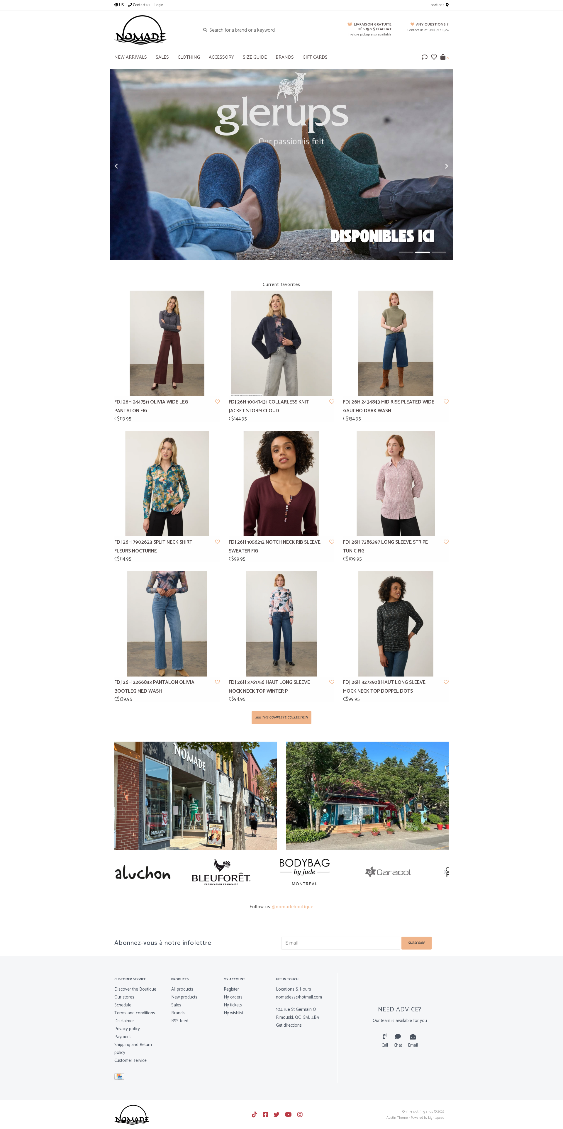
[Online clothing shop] (152, 30)
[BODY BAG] (240, 872)
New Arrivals (130, 57)
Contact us (141, 5)
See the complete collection (281, 717)
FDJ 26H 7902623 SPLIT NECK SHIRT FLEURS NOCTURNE (153, 546)
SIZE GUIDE (255, 57)
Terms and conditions (134, 1013)
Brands (285, 57)
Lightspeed (436, 1117)
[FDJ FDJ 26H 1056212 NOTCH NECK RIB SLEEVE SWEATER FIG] (281, 483)
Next (434, 166)
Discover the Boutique (135, 989)
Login (159, 5)
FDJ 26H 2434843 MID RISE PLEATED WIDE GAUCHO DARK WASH (388, 406)
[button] (425, 58)
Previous (129, 166)
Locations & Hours (293, 989)
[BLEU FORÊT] (156, 872)
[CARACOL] (323, 872)
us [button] (121, 5)
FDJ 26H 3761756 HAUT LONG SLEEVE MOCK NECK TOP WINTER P (269, 687)
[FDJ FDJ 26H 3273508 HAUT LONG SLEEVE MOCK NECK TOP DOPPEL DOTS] (396, 624)
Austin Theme (397, 1117)
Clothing (189, 57)
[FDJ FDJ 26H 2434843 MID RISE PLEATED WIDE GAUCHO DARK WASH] (396, 343)
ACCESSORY (221, 57)
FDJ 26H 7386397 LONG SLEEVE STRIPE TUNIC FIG (385, 546)
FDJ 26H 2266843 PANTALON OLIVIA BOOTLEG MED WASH (154, 687)
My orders (233, 997)
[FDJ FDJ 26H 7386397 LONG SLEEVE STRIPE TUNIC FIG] (396, 483)
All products (182, 989)
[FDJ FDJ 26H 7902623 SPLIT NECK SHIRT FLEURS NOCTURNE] (167, 483)
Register (231, 989)
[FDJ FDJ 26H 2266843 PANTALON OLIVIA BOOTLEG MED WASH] (167, 624)
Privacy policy (127, 1029)
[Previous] (117, 872)
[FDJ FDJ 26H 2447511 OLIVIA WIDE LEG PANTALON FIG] (167, 343)
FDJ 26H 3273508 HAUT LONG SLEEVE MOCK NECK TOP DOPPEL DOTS (384, 687)
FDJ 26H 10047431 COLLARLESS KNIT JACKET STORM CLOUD (269, 406)
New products (184, 997)
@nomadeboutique (292, 907)
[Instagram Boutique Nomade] (300, 1115)
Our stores (124, 997)
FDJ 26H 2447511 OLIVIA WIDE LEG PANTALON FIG (151, 406)
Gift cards (315, 57)
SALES (162, 57)
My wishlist (233, 1013)
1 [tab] (406, 252)
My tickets (233, 1005)
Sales (176, 1005)
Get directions (289, 1025)
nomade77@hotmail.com (299, 997)
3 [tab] (439, 252)
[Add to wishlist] (217, 402)
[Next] (445, 872)
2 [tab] (422, 252)
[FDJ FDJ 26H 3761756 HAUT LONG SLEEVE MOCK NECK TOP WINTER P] (281, 624)
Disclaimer (124, 1021)
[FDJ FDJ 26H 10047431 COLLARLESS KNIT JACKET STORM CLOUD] (281, 343)
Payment (122, 1036)
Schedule (122, 1005)
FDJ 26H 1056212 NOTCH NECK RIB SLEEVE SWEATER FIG (274, 546)
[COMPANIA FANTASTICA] (407, 872)
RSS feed (179, 1021)
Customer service (130, 1060)
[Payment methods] (120, 1077)
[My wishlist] (434, 58)
